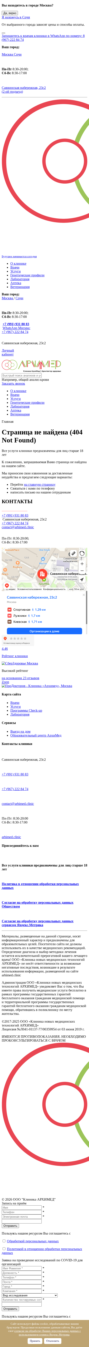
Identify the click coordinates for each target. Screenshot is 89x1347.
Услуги (15, 271)
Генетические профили (27, 275)
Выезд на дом (20, 731)
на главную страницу (40, 484)
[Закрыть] (3, 33)
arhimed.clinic (11, 837)
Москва (8, 54)
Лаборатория (19, 279)
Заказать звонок (13, 383)
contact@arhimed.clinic (18, 527)
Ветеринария (20, 287)
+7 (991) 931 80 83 (15, 774)
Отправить (10, 1225)
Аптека (15, 283)
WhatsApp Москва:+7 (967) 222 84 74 (16, 330)
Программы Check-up (26, 710)
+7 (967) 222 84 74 (15, 523)
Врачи (14, 267)
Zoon (5, 682)
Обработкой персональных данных (33, 1241)
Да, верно (9, 13)
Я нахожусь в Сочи (16, 17)
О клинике (18, 263)
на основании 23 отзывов (20, 678)
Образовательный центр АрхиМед (35, 735)
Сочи (18, 54)
